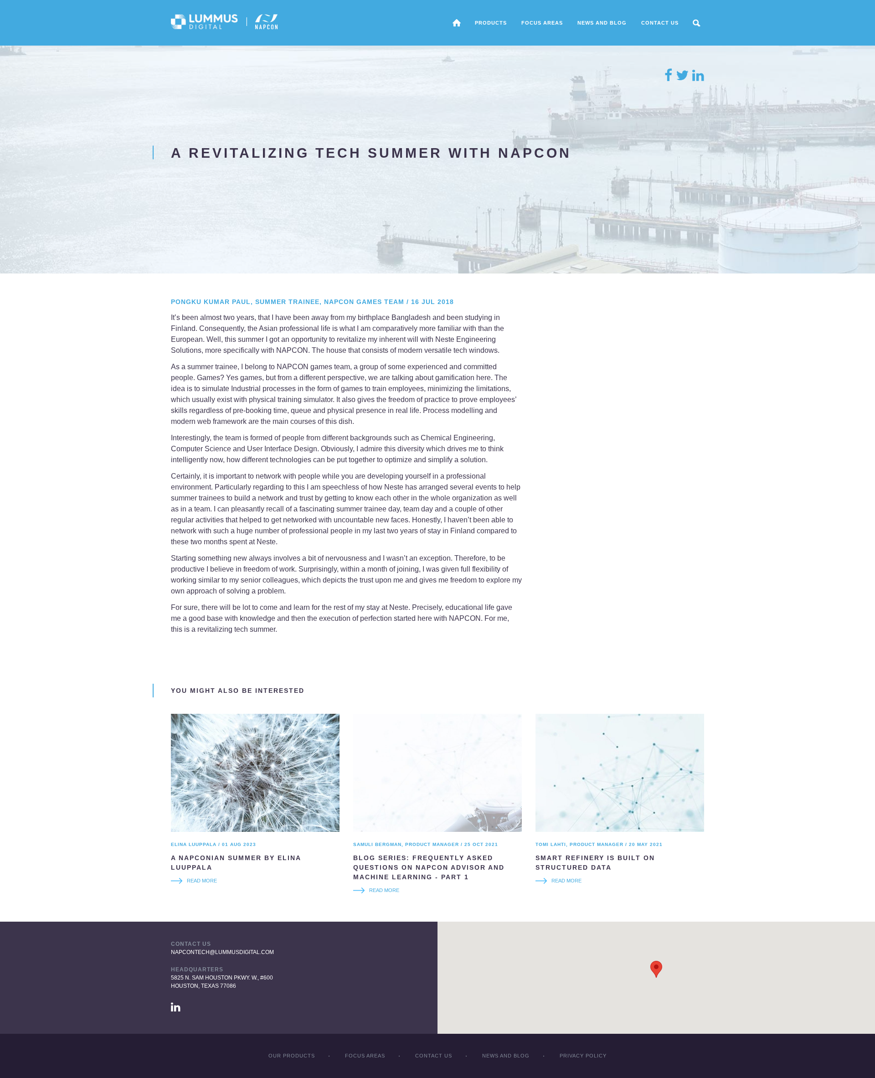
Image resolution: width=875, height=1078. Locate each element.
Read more (202, 880)
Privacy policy (583, 1055)
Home (457, 22)
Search (696, 22)
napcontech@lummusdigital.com (222, 952)
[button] (656, 969)
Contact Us (660, 23)
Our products (291, 1055)
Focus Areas (365, 1055)
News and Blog (602, 23)
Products (491, 23)
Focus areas (542, 23)
